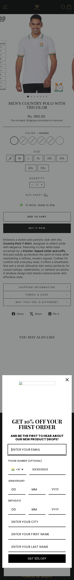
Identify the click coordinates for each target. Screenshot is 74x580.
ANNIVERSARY (16, 481)
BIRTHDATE (14, 500)
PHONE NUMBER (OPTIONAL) (25, 461)
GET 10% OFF (37, 558)
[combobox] (17, 470)
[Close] (67, 379)
